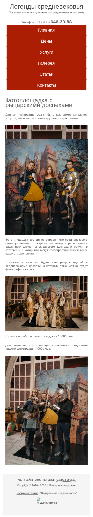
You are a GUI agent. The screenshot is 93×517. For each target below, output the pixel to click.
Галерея (46, 63)
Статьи (46, 74)
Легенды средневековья (46, 6)
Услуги (46, 52)
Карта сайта (25, 479)
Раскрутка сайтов (27, 493)
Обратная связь (45, 479)
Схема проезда (65, 479)
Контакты (46, 85)
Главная (46, 30)
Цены (46, 41)
